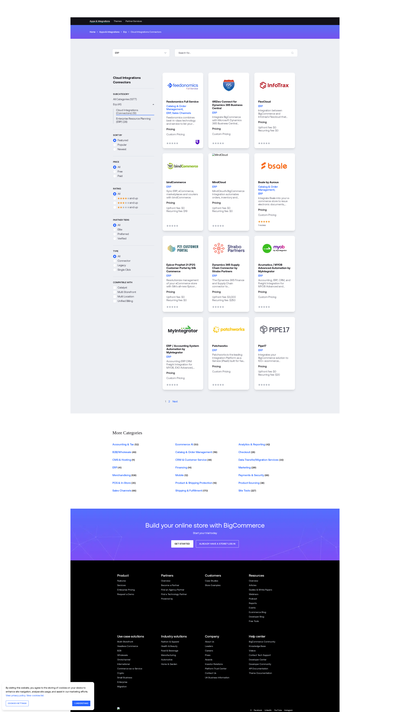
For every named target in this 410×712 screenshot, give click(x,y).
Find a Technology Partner (174, 594)
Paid (120, 176)
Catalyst (122, 287)
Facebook (258, 710)
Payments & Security (253, 475)
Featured (123, 140)
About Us (209, 641)
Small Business (124, 677)
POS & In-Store (124, 482)
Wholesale (122, 655)
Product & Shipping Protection (196, 482)
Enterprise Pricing (126, 589)
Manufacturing (168, 655)
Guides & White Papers (260, 589)
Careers (209, 650)
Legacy (122, 265)
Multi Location (126, 296)
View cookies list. (35, 695)
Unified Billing (125, 301)
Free (120, 171)
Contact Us (210, 673)
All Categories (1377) (125, 99)
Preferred (123, 234)
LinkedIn (268, 710)
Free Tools (254, 621)
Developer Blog (256, 616)
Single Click (124, 269)
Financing (183, 467)
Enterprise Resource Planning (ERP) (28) (133, 120)
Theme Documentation (260, 673)
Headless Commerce (127, 646)
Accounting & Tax (125, 444)
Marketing (247, 467)
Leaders (209, 646)
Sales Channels (181, 113)
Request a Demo (125, 594)
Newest (122, 149)
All (119, 167)
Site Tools (247, 490)
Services (121, 585)
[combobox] (236, 53)
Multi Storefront (127, 292)
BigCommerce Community (262, 641)
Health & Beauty (169, 646)
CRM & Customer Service (193, 459)
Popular (122, 144)
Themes (118, 21)
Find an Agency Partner (172, 589)
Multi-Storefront (125, 641)
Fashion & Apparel (170, 641)
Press (207, 655)
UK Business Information (217, 677)
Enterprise (122, 682)
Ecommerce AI (186, 444)
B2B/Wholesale (124, 452)
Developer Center (257, 659)
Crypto (120, 673)
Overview (165, 580)
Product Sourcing (251, 482)
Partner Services (134, 21)
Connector (124, 260)
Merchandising (124, 475)
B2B (119, 650)
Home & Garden (169, 664)
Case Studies (211, 580)
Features (121, 580)
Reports (253, 603)
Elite (120, 229)
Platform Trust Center (215, 668)
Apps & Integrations (100, 21)
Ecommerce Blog (257, 612)
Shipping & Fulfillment (191, 490)
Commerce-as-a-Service (129, 668)
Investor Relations (214, 664)
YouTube (278, 710)
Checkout (246, 452)
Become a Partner (170, 585)
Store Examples (213, 585)
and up (125, 198)
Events (252, 607)
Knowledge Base (257, 646)
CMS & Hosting (123, 459)
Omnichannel (123, 659)
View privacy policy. (16, 695)
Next (175, 401)
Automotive (166, 659)
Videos (252, 650)
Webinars (253, 594)
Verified (122, 238)
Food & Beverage (169, 650)
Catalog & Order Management (176, 107)
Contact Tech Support (260, 655)
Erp (125, 32)
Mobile (181, 475)
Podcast (253, 598)
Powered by (167, 598)
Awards (208, 659)
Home (92, 32)
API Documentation (258, 668)
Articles (252, 585)
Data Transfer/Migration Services (261, 459)
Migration (122, 686)
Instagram (288, 710)
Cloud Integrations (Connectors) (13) (127, 111)
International (123, 664)
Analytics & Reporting (254, 444)
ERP (168, 113)
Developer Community (260, 664)
